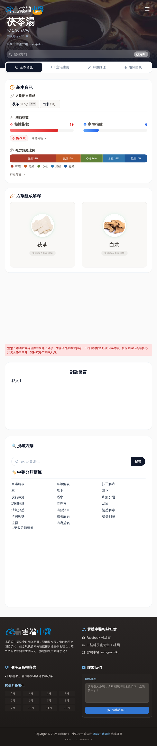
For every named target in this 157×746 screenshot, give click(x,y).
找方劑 (141, 54)
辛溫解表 (18, 484)
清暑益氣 (63, 523)
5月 (13, 700)
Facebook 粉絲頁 (98, 637)
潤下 (105, 490)
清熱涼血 (63, 510)
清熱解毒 (108, 510)
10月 (31, 708)
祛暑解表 (63, 516)
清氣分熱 (18, 510)
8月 (67, 700)
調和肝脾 (18, 503)
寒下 (14, 490)
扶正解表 (108, 484)
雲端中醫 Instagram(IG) (102, 652)
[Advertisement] (78, 307)
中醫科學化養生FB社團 (103, 645)
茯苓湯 (36, 44)
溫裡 (14, 523)
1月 (13, 693)
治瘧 (105, 503)
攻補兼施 (18, 497)
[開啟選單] (147, 9)
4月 (67, 693)
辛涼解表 (63, 484)
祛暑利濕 (108, 516)
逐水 (60, 497)
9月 (13, 708)
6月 (31, 700)
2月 (31, 693)
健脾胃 (61, 503)
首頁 (9, 44)
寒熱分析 (37, 138)
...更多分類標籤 (22, 528)
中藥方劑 (22, 44)
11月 (49, 708)
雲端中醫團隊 (101, 734)
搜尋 (138, 461)
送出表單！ (119, 710)
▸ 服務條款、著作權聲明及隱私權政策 (29, 676)
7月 (49, 700)
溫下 (60, 490)
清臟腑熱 (18, 516)
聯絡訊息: (91, 679)
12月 (67, 708)
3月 (49, 693)
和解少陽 (108, 497)
